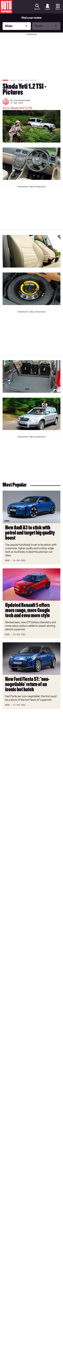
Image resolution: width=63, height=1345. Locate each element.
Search (37, 9)
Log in (47, 9)
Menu (58, 9)
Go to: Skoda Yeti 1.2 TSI (17, 108)
